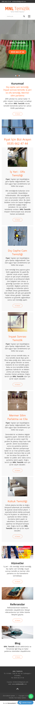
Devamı (18, 114)
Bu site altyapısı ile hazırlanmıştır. (17, 703)
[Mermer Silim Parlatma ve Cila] (17, 400)
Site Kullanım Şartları (9, 696)
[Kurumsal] (17, 127)
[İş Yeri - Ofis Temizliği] (17, 157)
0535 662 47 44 (17, 52)
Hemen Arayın (27, 702)
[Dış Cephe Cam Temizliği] (17, 236)
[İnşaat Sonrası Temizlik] (17, 321)
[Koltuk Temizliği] (17, 486)
